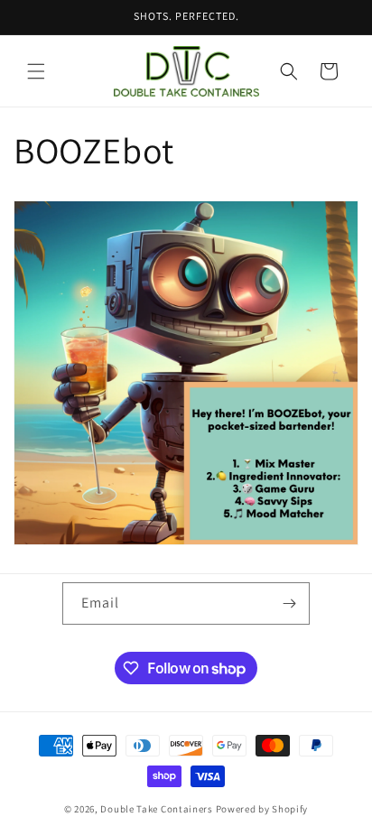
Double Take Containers (156, 809)
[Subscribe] (289, 603)
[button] (36, 71)
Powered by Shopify (262, 809)
